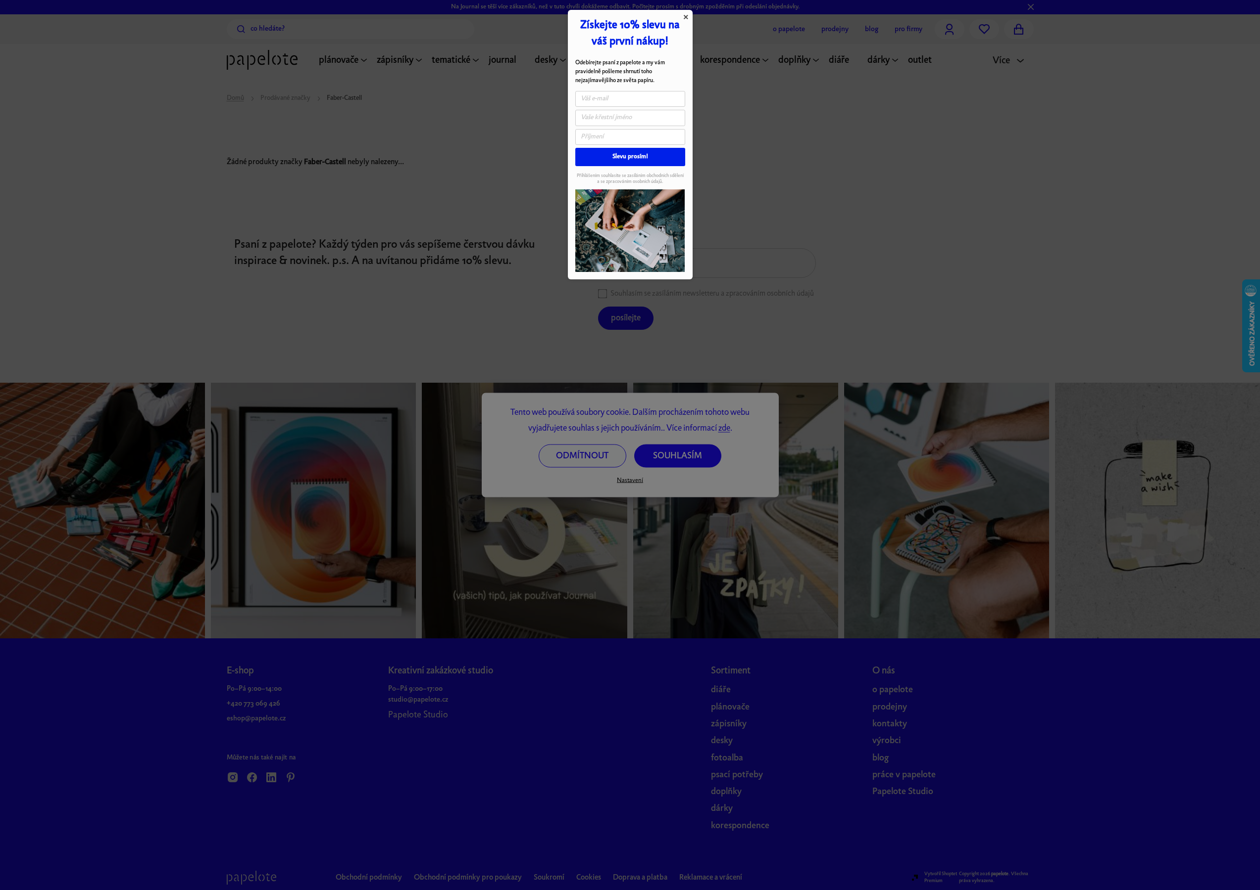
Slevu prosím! (630, 157)
